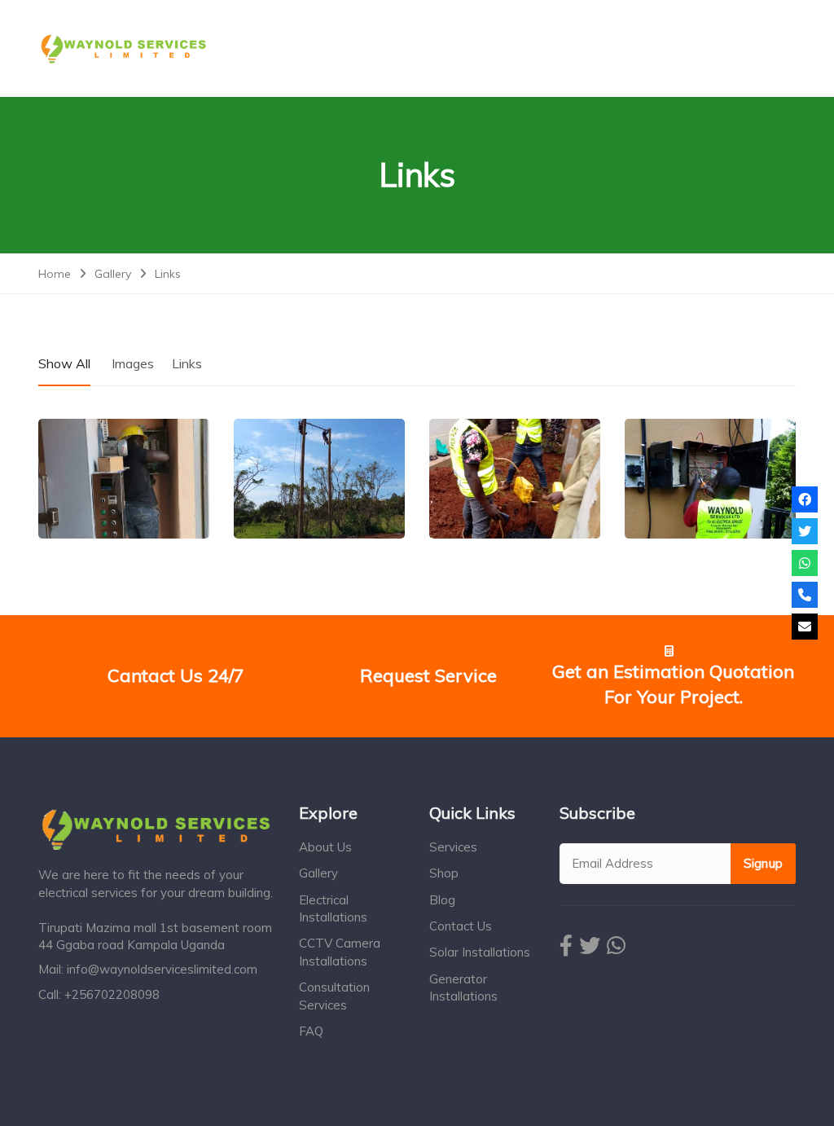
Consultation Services (334, 995)
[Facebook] (805, 499)
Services (453, 847)
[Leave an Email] (805, 627)
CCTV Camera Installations (339, 951)
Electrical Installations (333, 908)
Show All (64, 363)
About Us (325, 847)
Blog (442, 900)
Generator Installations (463, 987)
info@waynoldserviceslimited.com (162, 969)
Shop (444, 873)
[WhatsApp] (805, 563)
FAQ (311, 1031)
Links (187, 363)
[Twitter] (805, 531)
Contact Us (460, 926)
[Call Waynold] (805, 595)
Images (133, 363)
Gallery (318, 873)
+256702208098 (112, 994)
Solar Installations (479, 952)
